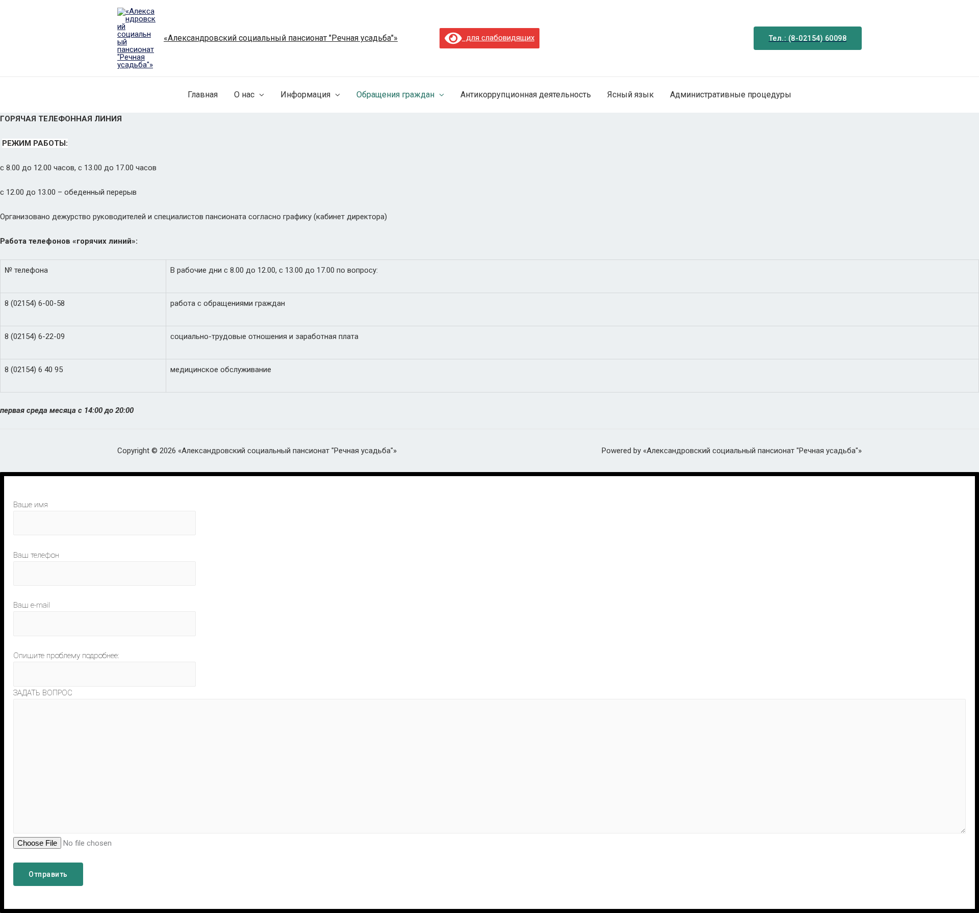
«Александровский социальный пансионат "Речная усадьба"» (281, 38)
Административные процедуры (730, 94)
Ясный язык (630, 94)
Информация (305, 94)
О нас (244, 94)
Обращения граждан (395, 94)
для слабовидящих (498, 37)
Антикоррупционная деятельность (525, 94)
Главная (203, 94)
